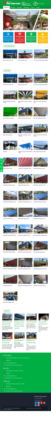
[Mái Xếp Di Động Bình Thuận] (10, 262)
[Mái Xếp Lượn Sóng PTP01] (41, 279)
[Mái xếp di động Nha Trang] (41, 111)
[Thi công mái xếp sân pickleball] (41, 53)
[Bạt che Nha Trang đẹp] (10, 111)
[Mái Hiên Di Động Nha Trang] (25, 195)
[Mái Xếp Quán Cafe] (10, 279)
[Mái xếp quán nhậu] (25, 53)
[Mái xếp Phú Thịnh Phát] (12, 3)
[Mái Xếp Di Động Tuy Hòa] (10, 178)
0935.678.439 (28, 5)
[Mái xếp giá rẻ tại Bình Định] (41, 145)
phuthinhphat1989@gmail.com (11, 362)
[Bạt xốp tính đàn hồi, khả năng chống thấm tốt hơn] (41, 128)
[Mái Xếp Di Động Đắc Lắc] (41, 245)
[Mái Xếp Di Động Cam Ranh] (41, 195)
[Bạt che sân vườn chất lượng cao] (41, 95)
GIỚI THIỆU (13, 7)
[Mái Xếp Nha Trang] (10, 161)
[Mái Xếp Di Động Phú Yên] (41, 178)
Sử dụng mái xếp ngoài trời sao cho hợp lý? (43, 324)
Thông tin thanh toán (38, 400)
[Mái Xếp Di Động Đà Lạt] (25, 178)
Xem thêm (7, 317)
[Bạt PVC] (10, 145)
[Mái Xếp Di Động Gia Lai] (25, 212)
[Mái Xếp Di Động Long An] (41, 162)
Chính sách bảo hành (38, 398)
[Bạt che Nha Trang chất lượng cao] (25, 95)
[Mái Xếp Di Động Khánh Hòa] (25, 279)
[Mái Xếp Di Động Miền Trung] (25, 161)
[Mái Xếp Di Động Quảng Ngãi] (41, 229)
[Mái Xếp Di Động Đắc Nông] (10, 228)
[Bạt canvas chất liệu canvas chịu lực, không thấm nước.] (25, 128)
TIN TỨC (33, 7)
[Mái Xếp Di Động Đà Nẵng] (10, 245)
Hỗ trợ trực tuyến (40, 3)
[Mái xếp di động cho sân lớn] (25, 111)
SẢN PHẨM (19, 7)
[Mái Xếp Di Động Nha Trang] (10, 195)
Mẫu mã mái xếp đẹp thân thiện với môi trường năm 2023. (7, 324)
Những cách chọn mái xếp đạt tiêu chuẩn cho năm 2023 (7, 342)
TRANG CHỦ (6, 7)
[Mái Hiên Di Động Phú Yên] (25, 228)
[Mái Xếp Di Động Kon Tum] (41, 212)
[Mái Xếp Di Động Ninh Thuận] (41, 262)
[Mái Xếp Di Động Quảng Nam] (25, 245)
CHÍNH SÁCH (26, 7)
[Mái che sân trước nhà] (10, 53)
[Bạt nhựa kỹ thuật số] (10, 128)
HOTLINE (28, 4)
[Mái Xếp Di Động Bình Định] (25, 262)
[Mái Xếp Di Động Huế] (10, 212)
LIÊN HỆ (37, 7)
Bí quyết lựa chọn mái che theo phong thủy (31, 342)
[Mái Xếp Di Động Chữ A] (10, 295)
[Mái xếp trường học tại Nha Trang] (10, 95)
